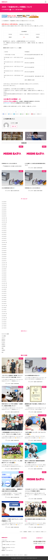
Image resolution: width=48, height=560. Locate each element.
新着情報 (3, 555)
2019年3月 (4, 321)
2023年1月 (4, 281)
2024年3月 (4, 256)
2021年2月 (4, 311)
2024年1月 (4, 260)
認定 (2, 352)
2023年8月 (4, 269)
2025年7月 (4, 228)
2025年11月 (4, 220)
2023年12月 (4, 262)
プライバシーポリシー (13, 555)
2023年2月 (4, 279)
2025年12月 (4, 218)
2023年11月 (4, 264)
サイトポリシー (21, 555)
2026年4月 (4, 209)
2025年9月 (4, 224)
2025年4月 (4, 234)
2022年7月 (4, 293)
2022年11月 (4, 285)
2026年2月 (4, 214)
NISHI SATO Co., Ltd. (23, 558)
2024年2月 (4, 258)
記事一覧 (14, 126)
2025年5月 (4, 232)
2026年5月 (4, 207)
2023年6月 (4, 273)
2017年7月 (4, 328)
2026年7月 (4, 203)
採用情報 (3, 346)
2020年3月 (4, 315)
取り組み (3, 342)
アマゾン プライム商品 (9, 101)
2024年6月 (4, 250)
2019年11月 (4, 317)
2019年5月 (4, 319)
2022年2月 (4, 303)
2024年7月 (4, 248)
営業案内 (21, 9)
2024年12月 (4, 242)
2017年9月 (4, 325)
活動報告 (3, 350)
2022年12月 (4, 283)
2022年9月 (4, 289)
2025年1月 (4, 240)
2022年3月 (4, 301)
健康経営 (3, 340)
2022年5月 (4, 297)
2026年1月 (4, 216)
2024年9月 (4, 244)
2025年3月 (4, 236)
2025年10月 (4, 222)
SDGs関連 (4, 336)
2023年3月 (4, 277)
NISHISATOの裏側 (5, 334)
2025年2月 (4, 238)
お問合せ (25, 555)
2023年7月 (4, 271)
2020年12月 (4, 313)
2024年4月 (4, 254)
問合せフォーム (39, 547)
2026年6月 (4, 205)
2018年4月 (4, 323)
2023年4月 (4, 275)
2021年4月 (4, 307)
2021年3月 (4, 309)
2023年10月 (4, 266)
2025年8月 (4, 226)
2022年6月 (4, 295)
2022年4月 (4, 299)
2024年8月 (4, 246)
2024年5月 (4, 252)
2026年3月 (4, 212)
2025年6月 (4, 230)
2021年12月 (4, 305)
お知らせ (3, 338)
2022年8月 (4, 291)
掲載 (2, 348)
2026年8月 (4, 201)
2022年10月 (4, 287)
